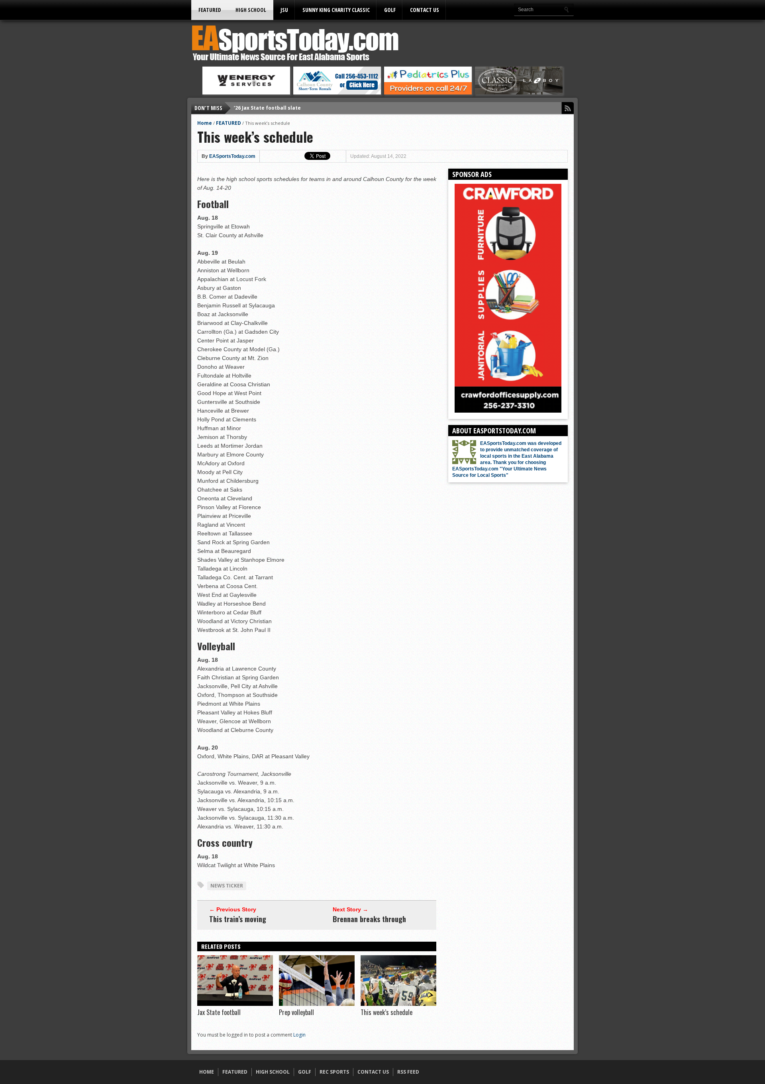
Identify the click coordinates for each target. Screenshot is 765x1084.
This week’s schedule (386, 1012)
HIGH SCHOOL (250, 10)
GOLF (390, 10)
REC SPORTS (334, 1071)
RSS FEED (408, 1071)
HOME (206, 1071)
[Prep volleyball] (317, 1004)
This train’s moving (237, 919)
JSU (284, 10)
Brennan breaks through (369, 919)
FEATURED (209, 10)
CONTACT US (424, 10)
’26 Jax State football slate (267, 107)
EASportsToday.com (232, 156)
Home (204, 123)
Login (299, 1034)
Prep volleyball (296, 1012)
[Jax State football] (235, 1004)
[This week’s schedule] (398, 1004)
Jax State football (219, 1012)
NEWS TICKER (226, 885)
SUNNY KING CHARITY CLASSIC (336, 10)
